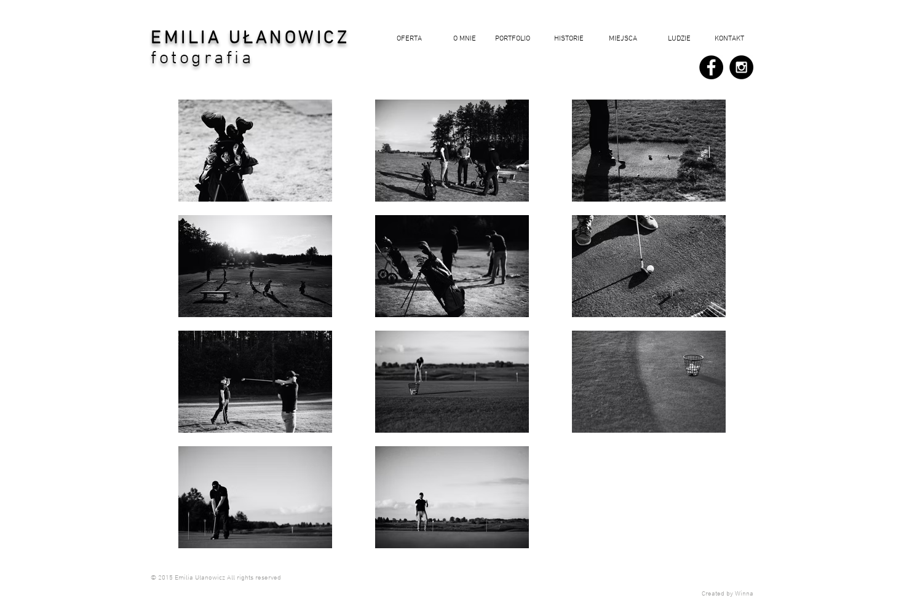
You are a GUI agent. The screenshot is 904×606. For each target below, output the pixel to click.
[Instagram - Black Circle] (741, 67)
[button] (566, 39)
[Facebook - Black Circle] (711, 67)
